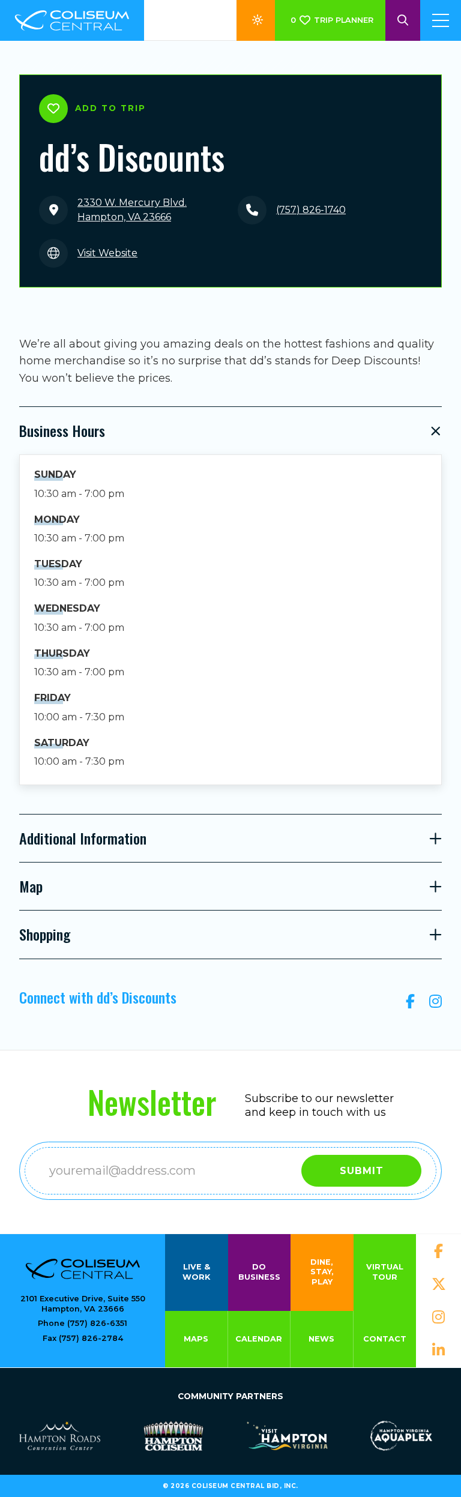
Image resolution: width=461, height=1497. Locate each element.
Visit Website (107, 253)
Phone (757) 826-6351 (82, 1323)
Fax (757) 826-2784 (83, 1338)
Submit (362, 1170)
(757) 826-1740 (311, 209)
